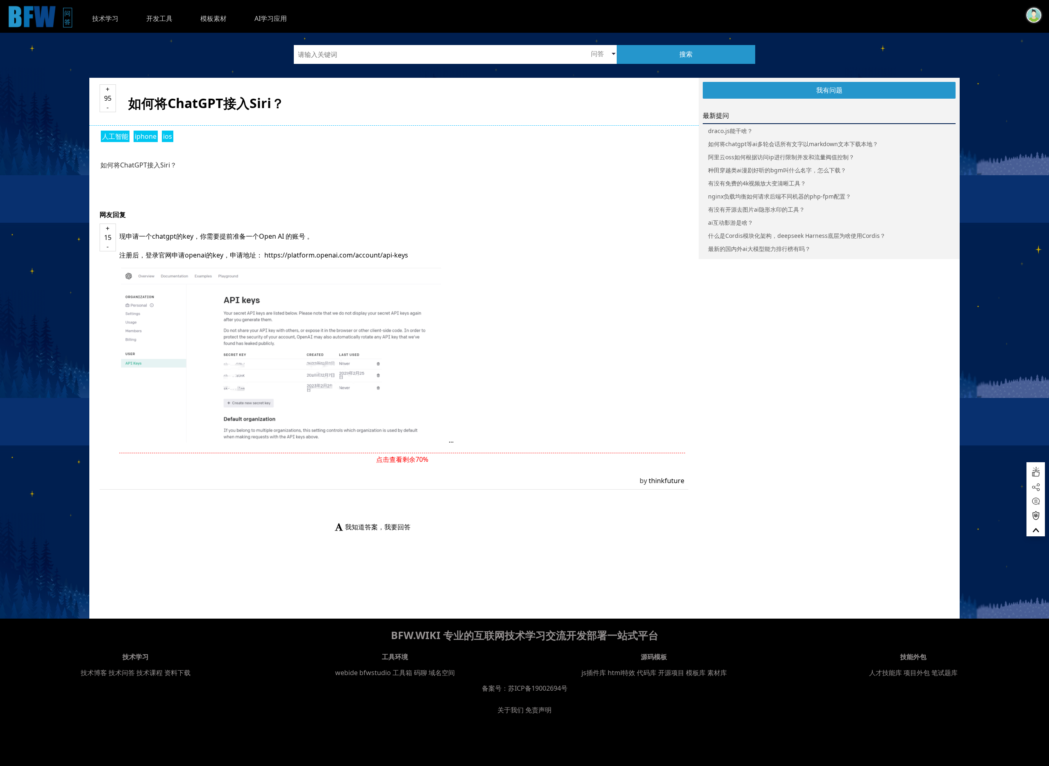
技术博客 (94, 672)
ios (167, 136)
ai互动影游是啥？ (730, 222)
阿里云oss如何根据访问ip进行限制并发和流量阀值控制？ (781, 157)
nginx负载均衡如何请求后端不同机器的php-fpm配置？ (779, 196)
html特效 (621, 672)
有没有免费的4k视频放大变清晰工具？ (757, 183)
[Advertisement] (149, 745)
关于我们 (510, 709)
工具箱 (402, 672)
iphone (146, 136)
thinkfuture (666, 480)
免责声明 (538, 709)
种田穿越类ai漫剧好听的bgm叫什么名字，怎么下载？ (777, 170)
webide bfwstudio (364, 672)
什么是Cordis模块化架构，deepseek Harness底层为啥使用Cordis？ (797, 236)
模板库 (696, 672)
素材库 (717, 672)
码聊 (420, 672)
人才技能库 (885, 672)
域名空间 (442, 672)
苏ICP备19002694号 (538, 688)
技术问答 (122, 672)
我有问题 (829, 90)
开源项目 (671, 672)
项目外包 (917, 672)
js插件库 (593, 672)
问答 (68, 17)
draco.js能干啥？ (730, 131)
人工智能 (115, 136)
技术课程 (149, 672)
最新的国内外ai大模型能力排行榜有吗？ (759, 249)
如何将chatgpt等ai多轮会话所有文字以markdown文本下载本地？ (793, 144)
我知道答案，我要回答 (378, 526)
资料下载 (177, 672)
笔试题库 (944, 672)
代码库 (646, 672)
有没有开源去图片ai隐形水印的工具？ (756, 209)
